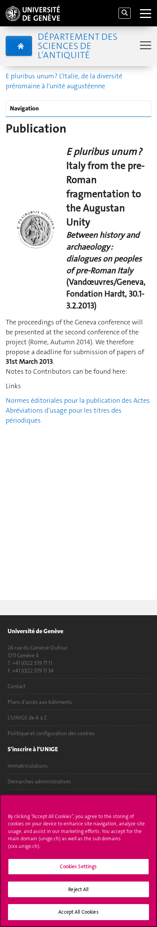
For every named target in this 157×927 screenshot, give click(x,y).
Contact (17, 686)
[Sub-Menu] (144, 46)
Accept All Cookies (78, 912)
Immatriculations (28, 765)
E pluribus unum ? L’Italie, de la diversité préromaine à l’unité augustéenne (64, 81)
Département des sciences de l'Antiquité (77, 46)
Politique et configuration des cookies (51, 733)
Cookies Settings (78, 866)
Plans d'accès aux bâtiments (40, 701)
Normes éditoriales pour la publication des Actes (78, 400)
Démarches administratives (39, 781)
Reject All (78, 889)
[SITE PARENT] (19, 46)
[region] (78, 860)
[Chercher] (125, 13)
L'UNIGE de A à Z (27, 717)
